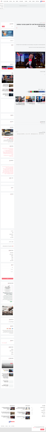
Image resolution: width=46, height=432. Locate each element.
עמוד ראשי (37, 1)
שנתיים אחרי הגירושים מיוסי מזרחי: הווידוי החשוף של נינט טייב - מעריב (7, 167)
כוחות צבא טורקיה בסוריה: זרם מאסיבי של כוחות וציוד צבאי (5, 85)
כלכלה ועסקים (38, 412)
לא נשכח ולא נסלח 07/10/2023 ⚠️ (5, 370)
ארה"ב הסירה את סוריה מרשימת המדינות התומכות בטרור (7, 149)
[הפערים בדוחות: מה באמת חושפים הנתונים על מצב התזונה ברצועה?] (28, 408)
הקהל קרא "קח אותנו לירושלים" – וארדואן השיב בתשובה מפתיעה (5, 90)
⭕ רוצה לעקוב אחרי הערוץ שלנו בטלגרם (8, 246)
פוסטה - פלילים (11, 241)
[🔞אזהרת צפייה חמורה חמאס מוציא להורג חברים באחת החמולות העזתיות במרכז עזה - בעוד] (11, 374)
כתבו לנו (6, 426)
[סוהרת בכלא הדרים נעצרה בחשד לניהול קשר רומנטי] (11, 94)
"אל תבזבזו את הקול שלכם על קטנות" (21, 417)
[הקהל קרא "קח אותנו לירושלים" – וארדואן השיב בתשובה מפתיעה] (11, 90)
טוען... (12, 162)
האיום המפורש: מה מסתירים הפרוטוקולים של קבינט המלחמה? (21, 413)
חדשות (30, 1)
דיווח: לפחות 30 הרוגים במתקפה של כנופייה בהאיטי (8, 156)
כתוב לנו (10, 1)
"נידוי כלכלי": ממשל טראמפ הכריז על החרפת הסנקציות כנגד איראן (8, 150)
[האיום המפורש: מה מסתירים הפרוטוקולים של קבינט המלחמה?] (28, 413)
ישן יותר (17, 131)
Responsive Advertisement (23, 5)
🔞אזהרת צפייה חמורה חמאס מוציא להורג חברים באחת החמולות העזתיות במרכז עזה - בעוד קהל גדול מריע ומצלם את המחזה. (5, 375)
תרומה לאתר (2, 426)
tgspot (12, 259)
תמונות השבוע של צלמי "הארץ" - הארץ (8, 168)
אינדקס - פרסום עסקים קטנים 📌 (8, 138)
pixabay (12, 349)
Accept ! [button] (42, 429)
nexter (12, 257)
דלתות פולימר (11, 254)
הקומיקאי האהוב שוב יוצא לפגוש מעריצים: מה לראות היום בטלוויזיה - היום (7, 173)
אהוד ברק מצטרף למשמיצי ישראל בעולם (5, 385)
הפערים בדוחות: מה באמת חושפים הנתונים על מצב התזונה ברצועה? (20, 408)
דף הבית (44, 22)
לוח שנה (17, 1)
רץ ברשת (38, 413)
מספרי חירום (6, 1)
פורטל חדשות (11, 350)
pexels (12, 352)
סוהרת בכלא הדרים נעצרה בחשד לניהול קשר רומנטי (5, 94)
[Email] (29, 91)
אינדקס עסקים (11, 234)
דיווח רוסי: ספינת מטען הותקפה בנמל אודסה (8, 154)
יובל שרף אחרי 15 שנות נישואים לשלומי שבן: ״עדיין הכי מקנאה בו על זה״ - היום (8, 172)
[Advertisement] (23, 14)
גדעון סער (41, 22)
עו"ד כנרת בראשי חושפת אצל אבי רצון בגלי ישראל (31, 103)
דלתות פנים (11, 252)
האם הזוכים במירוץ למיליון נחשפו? (5, 381)
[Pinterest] (31, 91)
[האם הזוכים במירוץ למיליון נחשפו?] (11, 381)
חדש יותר (43, 131)
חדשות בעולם (38, 410)
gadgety (12, 255)
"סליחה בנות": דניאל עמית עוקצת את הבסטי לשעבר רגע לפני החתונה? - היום (8, 170)
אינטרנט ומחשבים (38, 407)
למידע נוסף (34, 427)
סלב (12, 232)
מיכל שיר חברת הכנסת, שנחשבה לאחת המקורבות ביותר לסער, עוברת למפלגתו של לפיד (20, 104)
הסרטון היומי (21, 1)
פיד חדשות (11, 40)
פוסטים (26, 1)
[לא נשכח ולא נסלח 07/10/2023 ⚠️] (11, 370)
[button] (4, 1)
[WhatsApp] (33, 91)
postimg (12, 354)
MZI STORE (11, 260)
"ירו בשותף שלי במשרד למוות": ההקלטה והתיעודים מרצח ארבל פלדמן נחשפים (8, 152)
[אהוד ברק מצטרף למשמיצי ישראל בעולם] (11, 385)
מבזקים (33, 1)
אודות (14, 1)
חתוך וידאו (11, 237)
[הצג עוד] (27, 91)
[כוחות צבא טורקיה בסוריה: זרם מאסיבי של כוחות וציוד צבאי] (11, 85)
